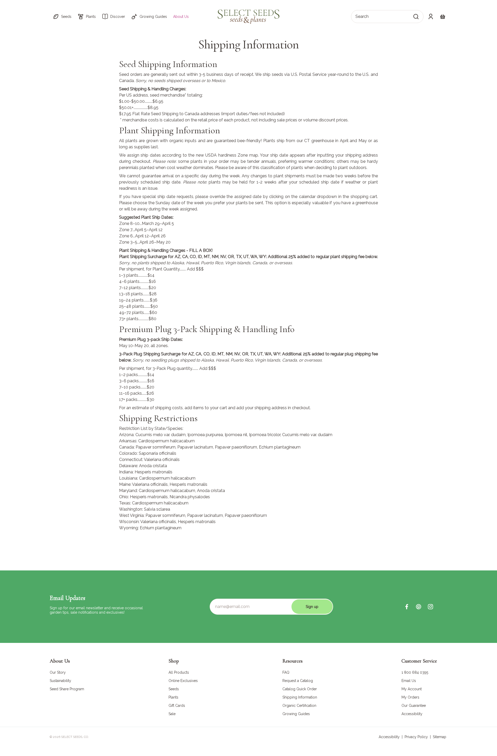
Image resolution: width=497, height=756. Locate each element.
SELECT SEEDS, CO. (75, 737)
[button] (62, 16)
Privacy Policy (416, 737)
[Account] (431, 16)
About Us (181, 16)
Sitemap (439, 737)
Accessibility (389, 737)
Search (362, 16)
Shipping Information (248, 44)
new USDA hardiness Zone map (227, 155)
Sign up (312, 607)
